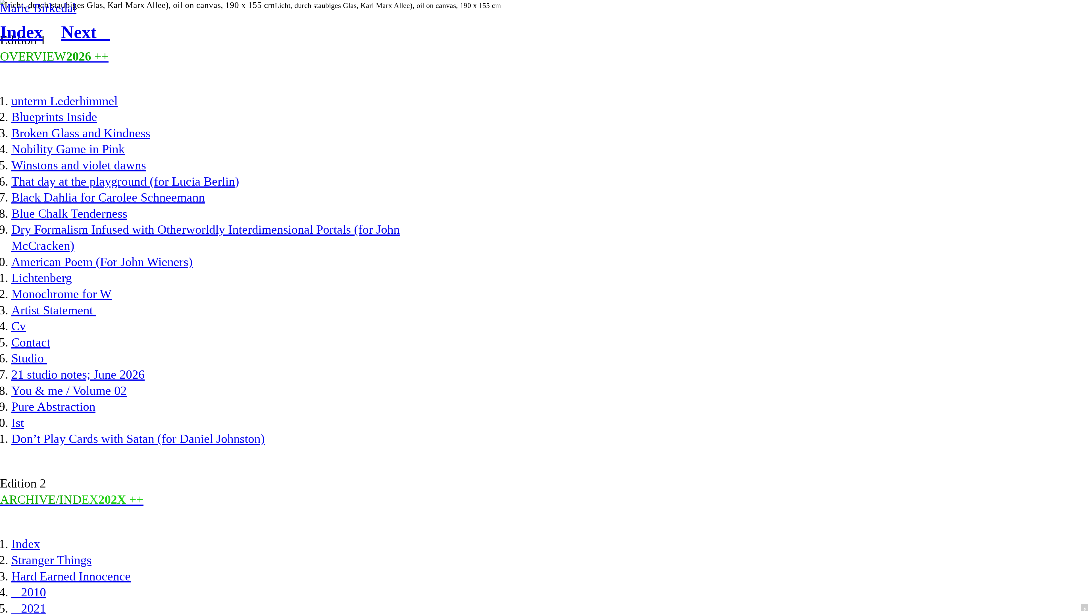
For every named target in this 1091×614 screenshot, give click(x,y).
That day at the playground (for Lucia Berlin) (125, 181)
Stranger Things (51, 560)
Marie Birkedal (38, 8)
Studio (29, 358)
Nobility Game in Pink (68, 149)
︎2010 (28, 592)
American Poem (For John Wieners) (102, 262)
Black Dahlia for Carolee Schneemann (108, 197)
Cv (18, 326)
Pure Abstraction (53, 406)
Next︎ (85, 32)
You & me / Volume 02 (69, 390)
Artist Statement (53, 310)
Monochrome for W (61, 294)
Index (25, 544)
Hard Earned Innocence (71, 576)
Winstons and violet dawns (78, 165)
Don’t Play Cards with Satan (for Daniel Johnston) (138, 438)
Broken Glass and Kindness (80, 133)
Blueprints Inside (54, 117)
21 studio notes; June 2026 (78, 374)
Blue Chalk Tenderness (69, 213)
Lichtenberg (41, 278)
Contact (30, 342)
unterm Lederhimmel (64, 101)
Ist (17, 423)
